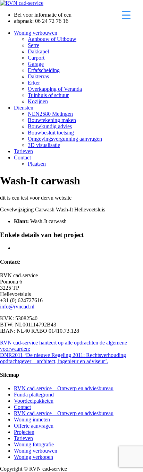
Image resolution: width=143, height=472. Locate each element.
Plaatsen (37, 164)
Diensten (23, 108)
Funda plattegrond (34, 394)
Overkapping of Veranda (55, 89)
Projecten (24, 432)
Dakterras (38, 76)
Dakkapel (38, 51)
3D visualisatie (44, 145)
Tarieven (23, 151)
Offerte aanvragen (33, 426)
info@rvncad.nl (17, 306)
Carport (36, 58)
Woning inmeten (32, 419)
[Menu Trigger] (126, 14)
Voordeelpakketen (33, 401)
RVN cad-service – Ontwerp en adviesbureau (63, 388)
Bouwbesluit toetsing (51, 133)
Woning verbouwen (35, 33)
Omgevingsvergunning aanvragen (65, 139)
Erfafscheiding (44, 70)
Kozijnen (38, 101)
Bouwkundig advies (50, 126)
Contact (22, 157)
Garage (36, 64)
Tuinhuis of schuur (48, 95)
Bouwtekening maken (52, 120)
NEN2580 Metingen (50, 114)
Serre (33, 45)
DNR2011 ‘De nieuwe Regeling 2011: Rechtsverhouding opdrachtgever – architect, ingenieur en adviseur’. (63, 358)
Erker (34, 83)
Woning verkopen (33, 457)
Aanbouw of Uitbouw (52, 39)
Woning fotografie (34, 444)
